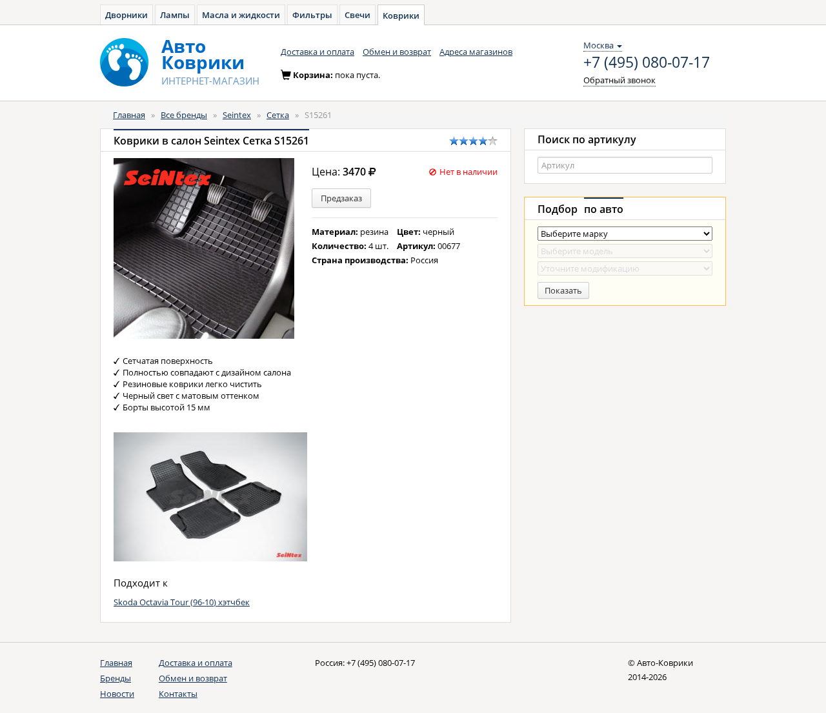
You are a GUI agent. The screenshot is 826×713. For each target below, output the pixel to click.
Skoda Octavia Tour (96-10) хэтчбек (182, 602)
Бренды (115, 678)
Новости (117, 693)
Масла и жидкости (241, 15)
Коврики (401, 15)
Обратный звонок (619, 80)
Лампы (175, 15)
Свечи (357, 15)
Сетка (278, 115)
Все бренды (184, 115)
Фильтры (312, 15)
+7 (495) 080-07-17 (646, 62)
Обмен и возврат (397, 51)
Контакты (178, 693)
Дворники (126, 15)
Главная (129, 115)
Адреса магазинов (475, 51)
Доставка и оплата (317, 51)
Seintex (237, 115)
